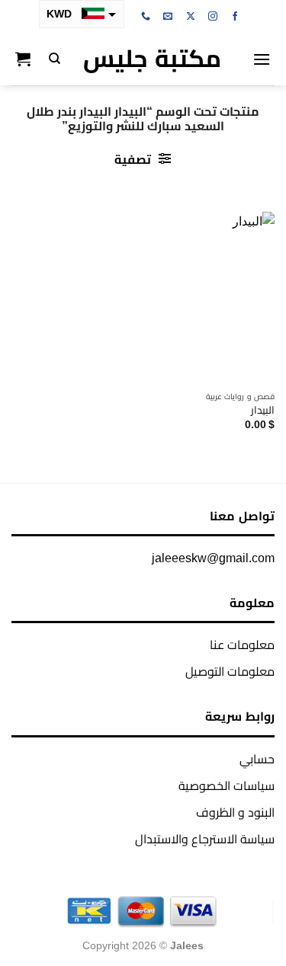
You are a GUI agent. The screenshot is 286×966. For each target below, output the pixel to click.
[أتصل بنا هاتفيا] (145, 16)
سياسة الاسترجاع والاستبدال (205, 839)
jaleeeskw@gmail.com (213, 558)
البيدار (263, 410)
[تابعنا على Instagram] (212, 16)
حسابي (257, 759)
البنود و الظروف (235, 812)
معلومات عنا (242, 644)
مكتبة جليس (152, 58)
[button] (262, 59)
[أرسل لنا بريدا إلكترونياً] (167, 16)
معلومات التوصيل (230, 671)
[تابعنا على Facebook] (235, 16)
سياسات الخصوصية (226, 785)
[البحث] (54, 58)
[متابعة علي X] (190, 16)
